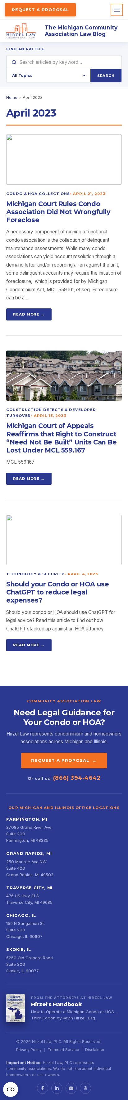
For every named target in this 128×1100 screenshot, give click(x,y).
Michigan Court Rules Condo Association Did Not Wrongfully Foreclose (58, 212)
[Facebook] (42, 1088)
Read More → (29, 314)
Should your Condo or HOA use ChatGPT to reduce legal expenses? (57, 592)
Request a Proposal (40, 9)
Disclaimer (94, 1049)
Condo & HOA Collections (38, 194)
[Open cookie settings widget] (10, 1089)
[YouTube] (71, 1088)
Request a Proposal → (64, 760)
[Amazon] (85, 1088)
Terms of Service (63, 1049)
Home (11, 97)
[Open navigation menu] (117, 10)
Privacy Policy (29, 1049)
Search (106, 75)
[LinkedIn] (56, 1088)
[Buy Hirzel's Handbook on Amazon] (15, 1008)
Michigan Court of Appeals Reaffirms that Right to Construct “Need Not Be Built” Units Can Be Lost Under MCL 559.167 (61, 438)
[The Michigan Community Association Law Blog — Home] (21, 31)
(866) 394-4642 (76, 778)
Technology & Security (35, 574)
